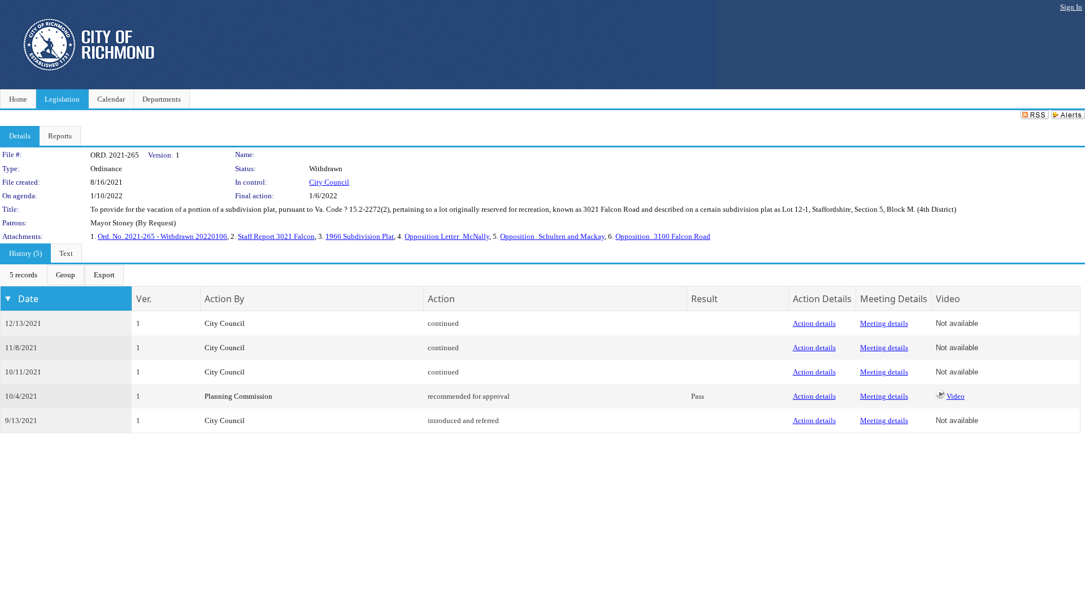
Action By (224, 299)
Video (956, 396)
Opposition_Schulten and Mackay (552, 236)
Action (441, 299)
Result (704, 299)
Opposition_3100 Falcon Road (662, 236)
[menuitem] (23, 275)
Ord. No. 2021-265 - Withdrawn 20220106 (162, 236)
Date (28, 299)
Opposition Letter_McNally (447, 236)
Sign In (1071, 7)
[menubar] (62, 275)
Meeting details (884, 323)
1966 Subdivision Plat (360, 236)
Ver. (143, 299)
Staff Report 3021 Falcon (276, 236)
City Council (329, 182)
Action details (814, 323)
